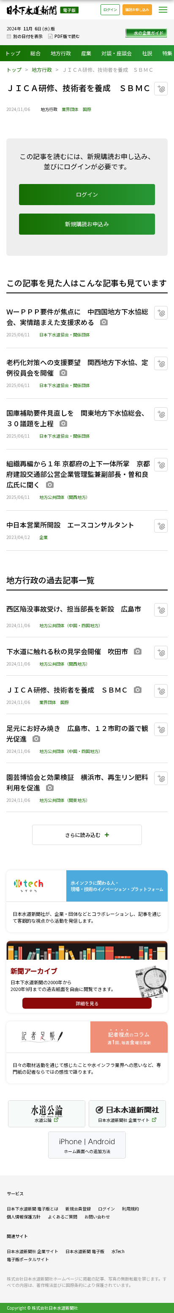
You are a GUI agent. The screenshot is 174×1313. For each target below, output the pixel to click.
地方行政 (61, 53)
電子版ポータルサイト (28, 1259)
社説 (147, 53)
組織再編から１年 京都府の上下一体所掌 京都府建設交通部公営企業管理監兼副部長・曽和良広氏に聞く (78, 474)
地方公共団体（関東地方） (64, 800)
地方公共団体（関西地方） (64, 497)
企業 (43, 537)
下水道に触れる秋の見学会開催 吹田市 (67, 651)
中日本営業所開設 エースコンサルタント (70, 525)
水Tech (118, 1251)
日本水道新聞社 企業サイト (32, 1251)
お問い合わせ (97, 1216)
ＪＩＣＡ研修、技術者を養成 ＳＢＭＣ (67, 690)
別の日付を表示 (28, 36)
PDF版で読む (67, 36)
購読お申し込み (137, 9)
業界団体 (70, 109)
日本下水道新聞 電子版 (43, 10)
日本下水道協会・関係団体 (64, 334)
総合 (35, 53)
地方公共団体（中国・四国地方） (71, 625)
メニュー (163, 10)
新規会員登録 (78, 1208)
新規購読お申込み (87, 224)
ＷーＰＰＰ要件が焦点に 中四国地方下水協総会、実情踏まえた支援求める (77, 316)
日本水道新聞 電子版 (84, 1251)
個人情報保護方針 (24, 1216)
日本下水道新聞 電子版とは (32, 1208)
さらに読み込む (83, 834)
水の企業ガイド (148, 33)
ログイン (110, 9)
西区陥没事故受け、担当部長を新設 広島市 (73, 609)
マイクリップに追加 (167, 85)
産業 (86, 53)
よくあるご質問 (62, 1216)
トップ (12, 53)
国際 (87, 109)
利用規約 (130, 1208)
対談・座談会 (116, 53)
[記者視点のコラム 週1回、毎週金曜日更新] (87, 1037)
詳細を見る (87, 1003)
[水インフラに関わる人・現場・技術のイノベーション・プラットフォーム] (87, 886)
